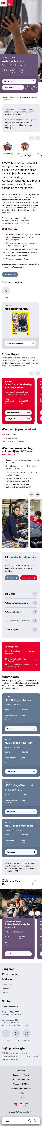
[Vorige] (31, 373)
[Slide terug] (31, 138)
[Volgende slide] (37, 494)
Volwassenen (10, 974)
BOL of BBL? (10, 594)
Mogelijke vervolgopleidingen (17, 621)
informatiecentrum (10, 688)
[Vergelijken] (27, 87)
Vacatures (6, 989)
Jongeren (8, 968)
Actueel (5, 993)
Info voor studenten (21, 1079)
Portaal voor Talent (21, 1075)
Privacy (21, 1093)
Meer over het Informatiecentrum (17, 1025)
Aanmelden (26, 578)
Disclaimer (21, 1070)
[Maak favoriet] (33, 87)
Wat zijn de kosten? (13, 612)
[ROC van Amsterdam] (6, 3)
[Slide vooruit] (37, 138)
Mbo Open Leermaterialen (21, 1088)
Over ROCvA (7, 985)
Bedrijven (8, 979)
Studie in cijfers (11, 630)
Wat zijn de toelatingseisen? (16, 603)
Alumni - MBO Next (21, 1084)
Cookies (21, 1097)
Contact (10, 578)
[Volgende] (37, 373)
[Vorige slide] (31, 494)
